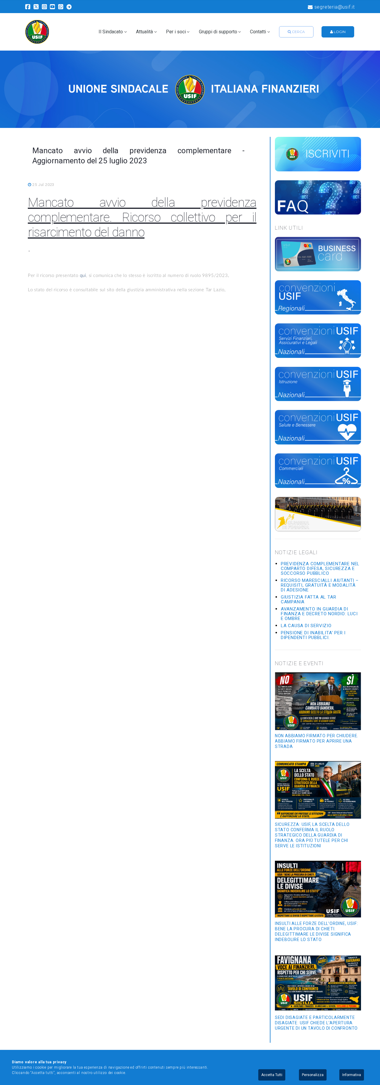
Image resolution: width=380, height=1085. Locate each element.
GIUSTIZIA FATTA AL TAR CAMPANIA (308, 599)
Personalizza (313, 1075)
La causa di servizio (306, 625)
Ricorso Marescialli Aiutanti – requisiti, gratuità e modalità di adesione (320, 585)
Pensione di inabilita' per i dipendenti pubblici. (313, 635)
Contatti (258, 32)
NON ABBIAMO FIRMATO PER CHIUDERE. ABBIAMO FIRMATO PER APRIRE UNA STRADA (316, 741)
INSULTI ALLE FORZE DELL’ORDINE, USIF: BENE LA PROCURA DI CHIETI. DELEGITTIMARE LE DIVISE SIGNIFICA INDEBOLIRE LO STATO (316, 931)
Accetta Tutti (271, 1075)
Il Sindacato (111, 32)
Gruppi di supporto (218, 32)
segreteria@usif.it (334, 7)
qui (83, 275)
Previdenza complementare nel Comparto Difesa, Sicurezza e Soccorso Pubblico (320, 568)
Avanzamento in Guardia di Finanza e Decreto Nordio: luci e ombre (319, 614)
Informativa (351, 1075)
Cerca (298, 31)
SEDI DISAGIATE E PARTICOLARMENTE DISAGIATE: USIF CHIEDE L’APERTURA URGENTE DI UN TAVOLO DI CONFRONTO (316, 1023)
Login (339, 31)
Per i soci (176, 32)
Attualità (144, 32)
